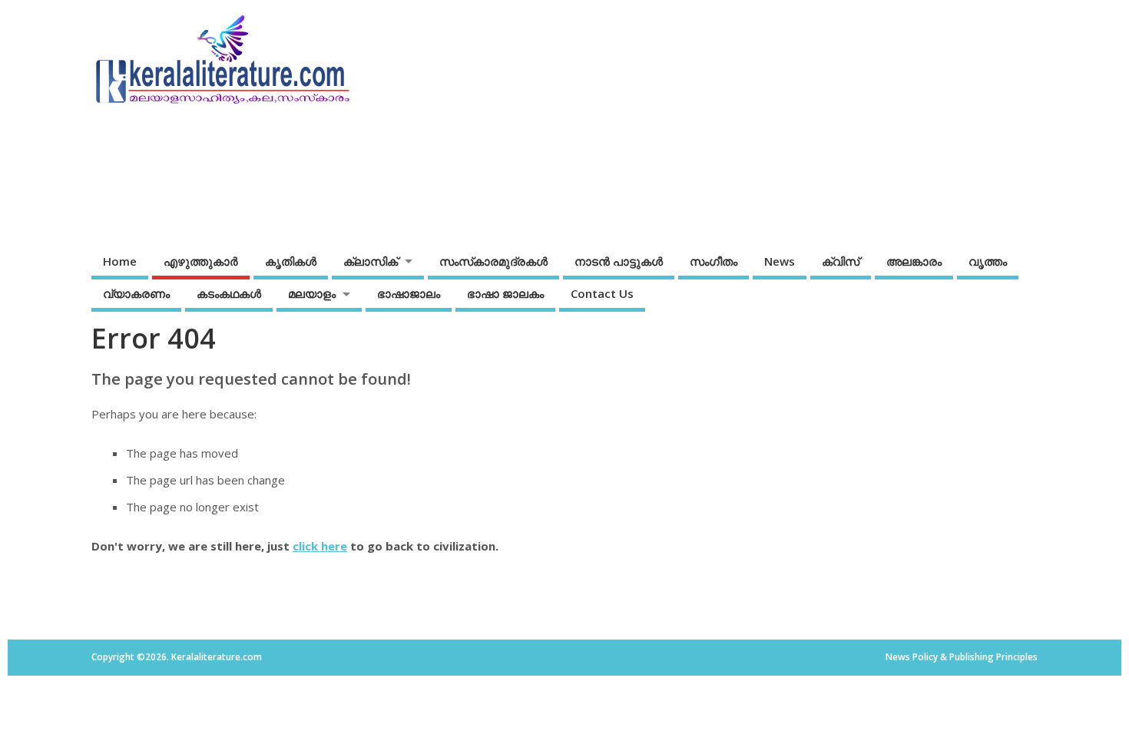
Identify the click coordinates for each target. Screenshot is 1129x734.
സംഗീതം (713, 261)
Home (120, 261)
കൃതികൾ (290, 261)
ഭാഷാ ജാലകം (505, 293)
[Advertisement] (744, 120)
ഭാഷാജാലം (408, 293)
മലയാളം (312, 293)
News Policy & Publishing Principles (962, 656)
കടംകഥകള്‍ (229, 293)
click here (320, 546)
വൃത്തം (987, 261)
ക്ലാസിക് (370, 261)
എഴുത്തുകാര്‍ (201, 261)
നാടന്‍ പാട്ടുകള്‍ (618, 261)
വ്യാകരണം (136, 293)
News (779, 261)
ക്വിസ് (840, 261)
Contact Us (602, 293)
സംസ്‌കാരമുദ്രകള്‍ (493, 261)
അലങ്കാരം (914, 261)
